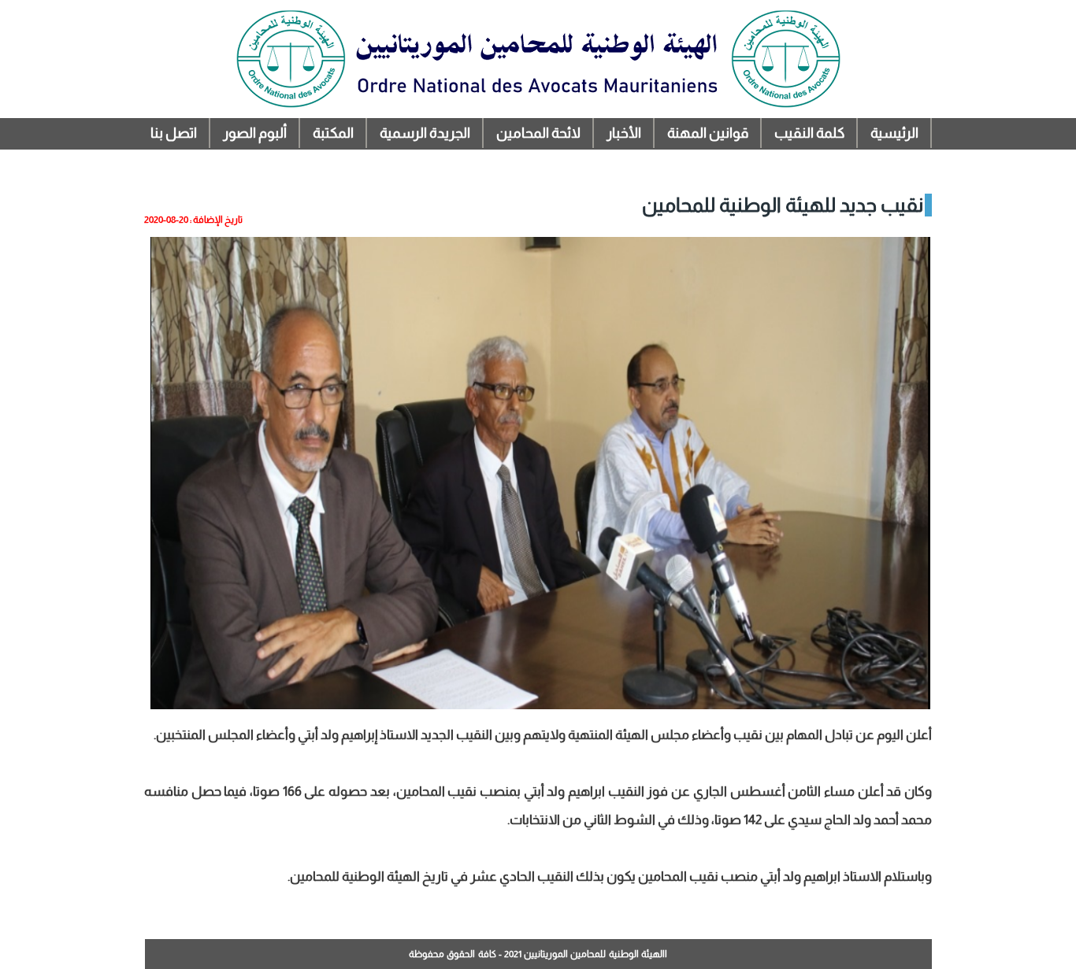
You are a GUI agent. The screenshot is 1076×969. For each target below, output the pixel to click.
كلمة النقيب (809, 133)
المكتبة (333, 133)
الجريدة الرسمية (425, 133)
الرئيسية (894, 133)
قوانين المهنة (707, 133)
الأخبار (624, 133)
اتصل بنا (173, 133)
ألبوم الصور (255, 133)
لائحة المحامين (538, 133)
